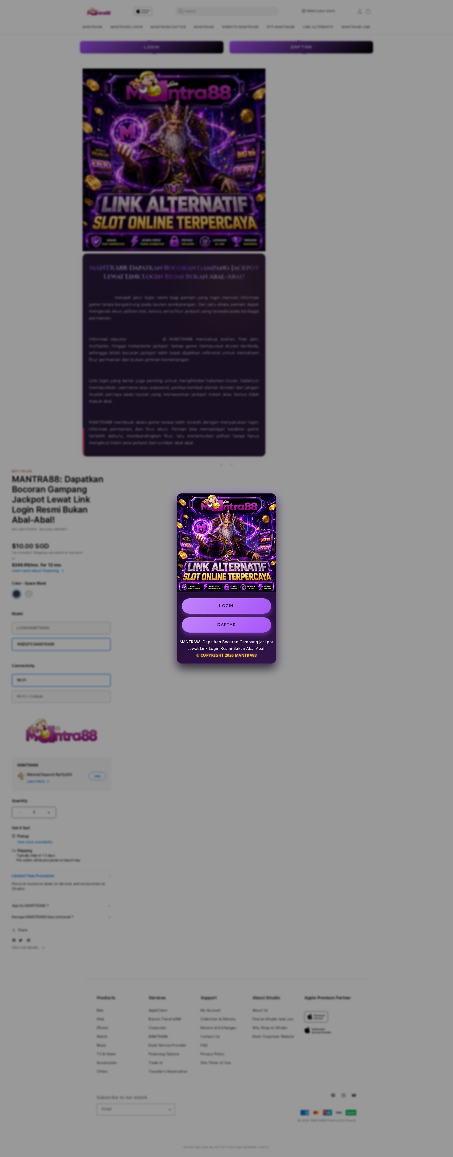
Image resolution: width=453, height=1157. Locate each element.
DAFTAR (226, 624)
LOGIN (226, 606)
